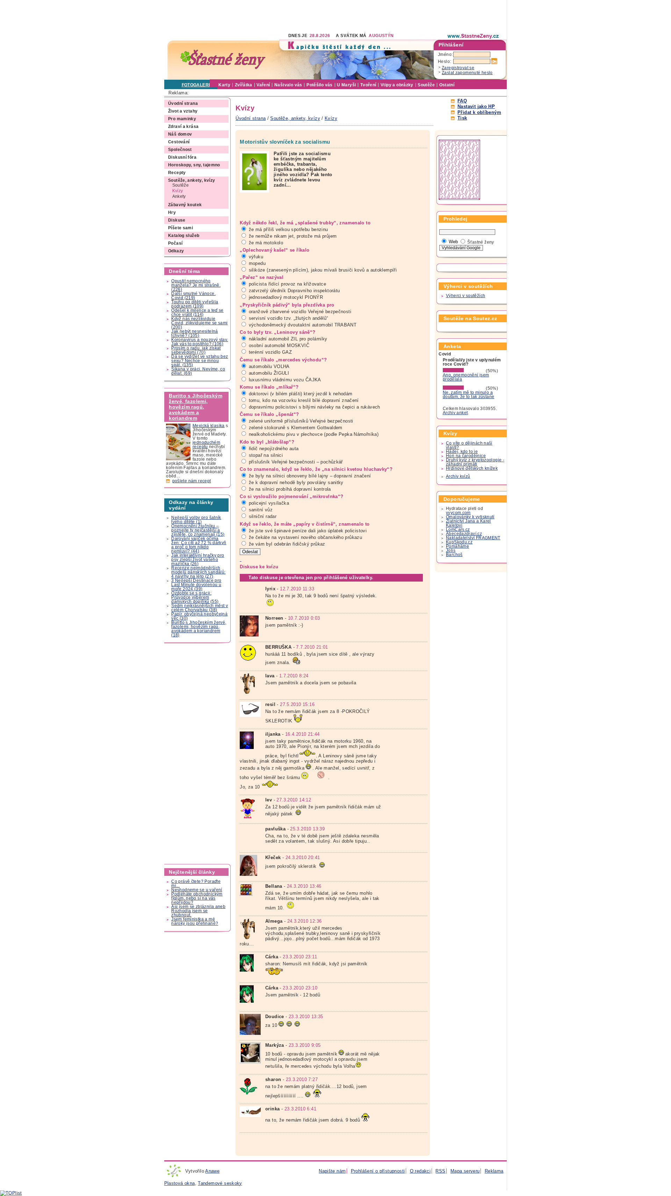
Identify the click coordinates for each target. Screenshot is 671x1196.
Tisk (462, 118)
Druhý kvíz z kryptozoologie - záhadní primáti (475, 462)
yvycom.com (458, 513)
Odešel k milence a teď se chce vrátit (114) (197, 312)
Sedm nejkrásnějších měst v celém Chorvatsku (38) (199, 608)
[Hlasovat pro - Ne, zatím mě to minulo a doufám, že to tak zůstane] (464, 388)
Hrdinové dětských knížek (472, 468)
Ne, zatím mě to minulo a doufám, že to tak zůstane (469, 394)
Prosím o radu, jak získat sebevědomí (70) (196, 350)
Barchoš (454, 555)
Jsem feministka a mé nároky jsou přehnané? (194, 921)
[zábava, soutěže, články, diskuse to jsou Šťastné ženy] (473, 36)
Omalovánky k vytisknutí (470, 517)
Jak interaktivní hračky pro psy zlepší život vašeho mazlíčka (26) (197, 559)
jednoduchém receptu (206, 444)
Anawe (212, 1171)
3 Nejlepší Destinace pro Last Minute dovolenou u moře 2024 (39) (196, 584)
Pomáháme (457, 546)
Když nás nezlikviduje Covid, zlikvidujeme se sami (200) (199, 323)
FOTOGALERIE (197, 85)
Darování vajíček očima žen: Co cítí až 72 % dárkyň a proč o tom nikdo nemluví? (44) (198, 544)
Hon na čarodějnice (466, 456)
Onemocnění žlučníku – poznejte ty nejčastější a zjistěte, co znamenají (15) (197, 530)
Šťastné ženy (480, 242)
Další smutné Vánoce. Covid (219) (193, 295)
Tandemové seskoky (220, 1183)
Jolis (450, 550)
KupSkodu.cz (459, 542)
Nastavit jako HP (476, 106)
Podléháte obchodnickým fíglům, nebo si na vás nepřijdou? (196, 898)
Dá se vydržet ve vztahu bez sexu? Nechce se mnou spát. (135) (199, 360)
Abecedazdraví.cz (464, 534)
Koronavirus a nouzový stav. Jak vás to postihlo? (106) (199, 342)
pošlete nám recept (191, 481)
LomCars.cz (458, 529)
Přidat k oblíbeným (479, 112)
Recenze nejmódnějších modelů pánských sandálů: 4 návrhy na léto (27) (198, 572)
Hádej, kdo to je (462, 451)
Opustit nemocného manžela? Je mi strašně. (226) (196, 285)
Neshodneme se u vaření (196, 890)
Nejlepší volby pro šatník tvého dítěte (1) (196, 520)
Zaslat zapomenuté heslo (467, 73)
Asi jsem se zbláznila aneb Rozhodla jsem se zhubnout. (198, 911)
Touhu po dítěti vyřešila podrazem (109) (194, 304)
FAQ (462, 100)
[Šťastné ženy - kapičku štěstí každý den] (223, 59)
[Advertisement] (291, 15)
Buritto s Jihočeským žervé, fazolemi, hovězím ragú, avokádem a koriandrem (195, 407)
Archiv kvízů (458, 476)
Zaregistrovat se (458, 68)
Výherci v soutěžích (465, 296)
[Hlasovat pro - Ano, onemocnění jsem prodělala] (464, 371)
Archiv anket (455, 413)
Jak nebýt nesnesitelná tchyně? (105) (194, 333)
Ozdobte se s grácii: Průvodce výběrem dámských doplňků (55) (194, 597)
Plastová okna (179, 1183)
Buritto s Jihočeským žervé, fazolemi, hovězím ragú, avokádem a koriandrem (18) (198, 628)
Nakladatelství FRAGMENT (473, 538)
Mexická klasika (209, 426)
